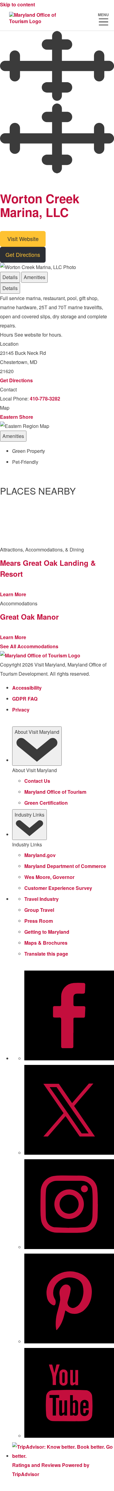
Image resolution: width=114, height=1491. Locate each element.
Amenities (34, 277)
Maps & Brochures (45, 942)
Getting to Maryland (46, 931)
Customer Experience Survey (58, 887)
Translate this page (46, 953)
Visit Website (23, 239)
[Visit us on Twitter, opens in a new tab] (69, 1153)
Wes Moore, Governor (49, 876)
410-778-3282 (45, 398)
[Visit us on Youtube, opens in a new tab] (69, 1436)
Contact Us (37, 780)
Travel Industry (41, 898)
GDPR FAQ (24, 698)
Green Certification (46, 802)
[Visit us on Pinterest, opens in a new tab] (69, 1341)
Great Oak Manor (29, 616)
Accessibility (27, 687)
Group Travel (39, 909)
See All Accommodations (29, 646)
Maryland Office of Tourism (55, 791)
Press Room (38, 920)
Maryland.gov (40, 855)
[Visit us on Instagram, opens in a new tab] (69, 1247)
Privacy (20, 709)
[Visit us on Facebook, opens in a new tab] (69, 1058)
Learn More (13, 594)
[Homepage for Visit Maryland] (35, 18)
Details (10, 277)
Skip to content (17, 4)
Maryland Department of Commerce (65, 866)
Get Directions (22, 254)
